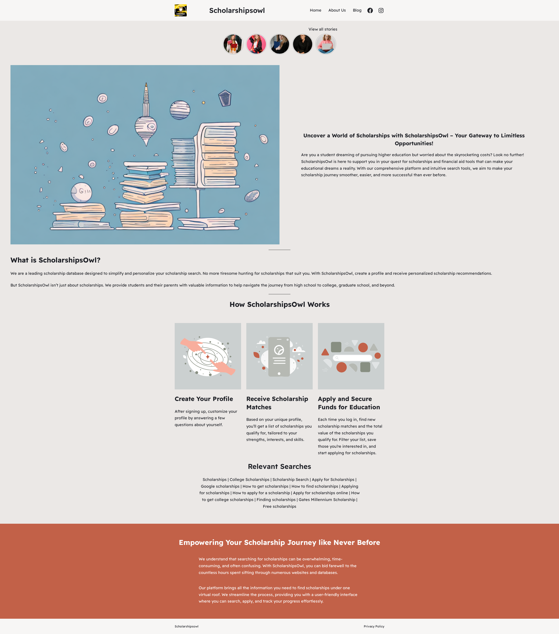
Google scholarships (220, 486)
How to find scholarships (315, 486)
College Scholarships (249, 479)
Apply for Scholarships (333, 479)
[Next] (333, 44)
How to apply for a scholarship (261, 492)
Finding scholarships (276, 499)
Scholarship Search (291, 479)
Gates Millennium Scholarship (327, 499)
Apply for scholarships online (320, 492)
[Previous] (225, 44)
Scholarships (215, 479)
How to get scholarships (265, 486)
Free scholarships (279, 506)
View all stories (323, 29)
